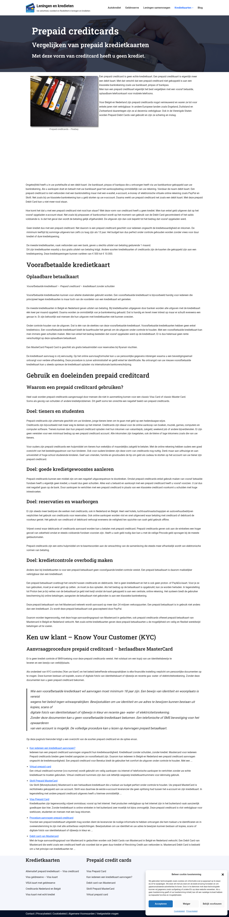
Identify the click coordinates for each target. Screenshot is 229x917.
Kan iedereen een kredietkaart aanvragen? (52, 748)
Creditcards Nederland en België (43, 888)
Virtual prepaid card (40, 766)
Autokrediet (114, 7)
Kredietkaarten (43, 860)
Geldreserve (132, 7)
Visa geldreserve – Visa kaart (42, 877)
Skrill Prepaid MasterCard (43, 780)
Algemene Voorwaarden (82, 913)
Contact (30, 913)
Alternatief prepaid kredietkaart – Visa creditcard (52, 871)
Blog (200, 7)
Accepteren (161, 903)
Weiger (186, 903)
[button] (222, 874)
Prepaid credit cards (108, 860)
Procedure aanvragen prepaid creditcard (51, 817)
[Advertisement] (114, 159)
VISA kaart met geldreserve (40, 882)
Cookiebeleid (179, 911)
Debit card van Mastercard (44, 836)
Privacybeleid (192, 911)
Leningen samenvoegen (156, 7)
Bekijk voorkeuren (212, 903)
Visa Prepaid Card (39, 799)
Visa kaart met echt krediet (40, 894)
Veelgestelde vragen (108, 913)
